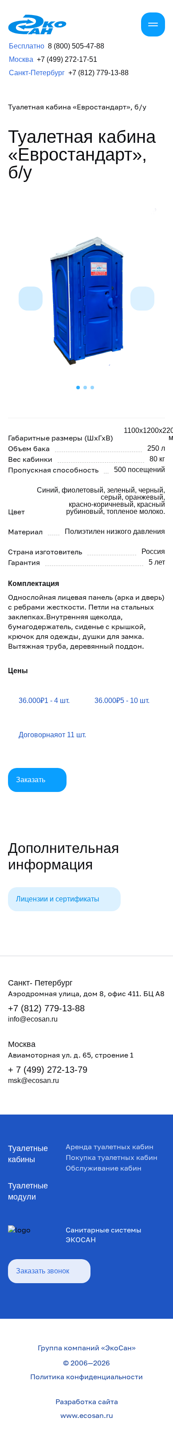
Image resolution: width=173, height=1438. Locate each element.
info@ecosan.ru (33, 1019)
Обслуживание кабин (104, 1167)
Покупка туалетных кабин (111, 1157)
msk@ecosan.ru (33, 1080)
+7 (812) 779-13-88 (98, 73)
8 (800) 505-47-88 (76, 46)
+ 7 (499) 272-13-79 (47, 1069)
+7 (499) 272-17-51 (67, 59)
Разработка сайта (86, 1401)
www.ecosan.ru (86, 1415)
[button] (85, 387)
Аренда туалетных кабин (109, 1146)
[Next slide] (142, 299)
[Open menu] (153, 24)
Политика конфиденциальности (86, 1376)
